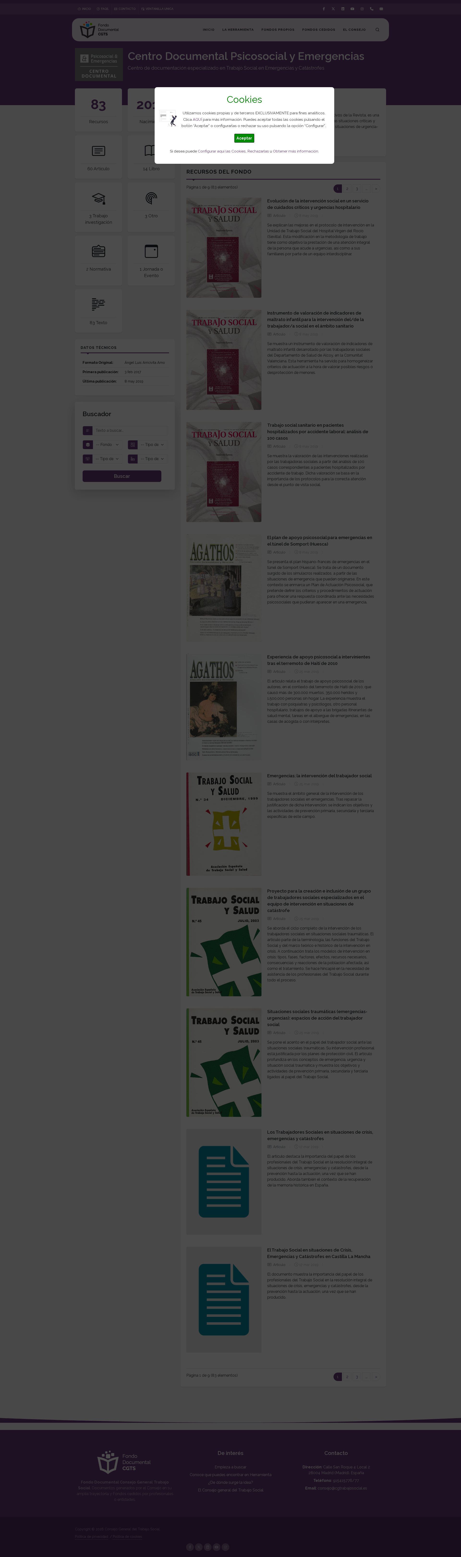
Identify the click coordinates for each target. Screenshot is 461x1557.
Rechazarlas (258, 151)
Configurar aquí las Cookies (222, 151)
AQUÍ (197, 119)
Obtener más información (295, 151)
